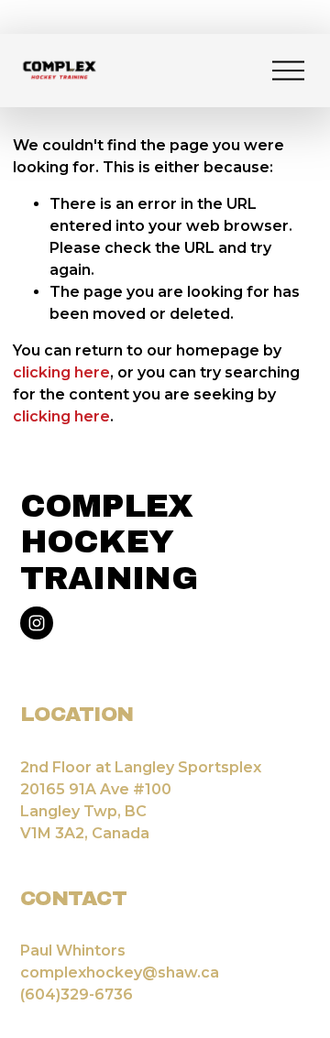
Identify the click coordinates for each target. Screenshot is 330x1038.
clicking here (61, 372)
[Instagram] (36, 622)
